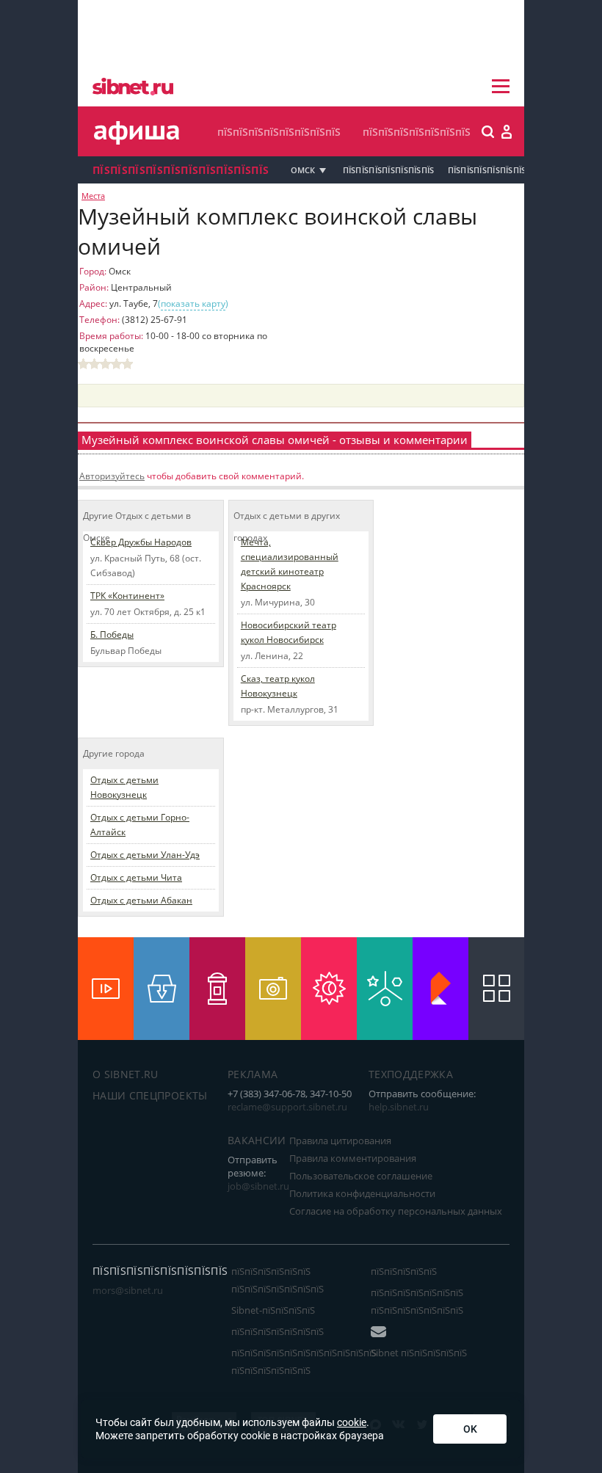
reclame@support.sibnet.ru (287, 1106)
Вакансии (257, 1140)
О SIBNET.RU (126, 1074)
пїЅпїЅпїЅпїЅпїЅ (404, 1271)
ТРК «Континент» (127, 595)
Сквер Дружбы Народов (141, 542)
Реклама (253, 1074)
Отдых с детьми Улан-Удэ (145, 854)
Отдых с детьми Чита (136, 877)
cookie (351, 1422)
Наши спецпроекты (150, 1095)
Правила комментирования (352, 1158)
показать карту (193, 303)
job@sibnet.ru (258, 1186)
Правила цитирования (340, 1140)
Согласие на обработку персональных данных (395, 1211)
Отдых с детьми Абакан (141, 900)
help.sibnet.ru (399, 1106)
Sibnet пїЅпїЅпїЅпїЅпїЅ (419, 1352)
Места (93, 196)
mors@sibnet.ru (128, 1290)
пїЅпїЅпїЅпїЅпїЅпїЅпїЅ (417, 132)
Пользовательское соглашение (360, 1175)
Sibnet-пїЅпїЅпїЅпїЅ (273, 1310)
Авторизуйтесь (112, 476)
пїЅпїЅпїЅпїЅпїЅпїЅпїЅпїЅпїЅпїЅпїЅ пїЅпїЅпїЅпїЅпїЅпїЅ (304, 1361)
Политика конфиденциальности (362, 1193)
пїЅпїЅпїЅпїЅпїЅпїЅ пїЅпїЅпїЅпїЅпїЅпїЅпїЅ (277, 1280)
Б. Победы (112, 634)
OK (470, 1429)
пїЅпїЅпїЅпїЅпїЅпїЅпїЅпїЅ (279, 132)
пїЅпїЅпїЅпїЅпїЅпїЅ (487, 169)
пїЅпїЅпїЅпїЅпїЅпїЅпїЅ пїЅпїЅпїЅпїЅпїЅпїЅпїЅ (417, 1301)
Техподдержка (411, 1074)
